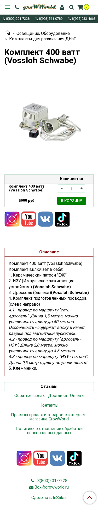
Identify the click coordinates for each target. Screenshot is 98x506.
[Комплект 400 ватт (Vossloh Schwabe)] (49, 119)
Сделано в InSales (49, 498)
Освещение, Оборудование (43, 33)
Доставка (57, 395)
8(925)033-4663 (83, 19)
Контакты (49, 405)
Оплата (77, 395)
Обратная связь (29, 395)
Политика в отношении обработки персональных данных (49, 430)
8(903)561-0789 (50, 19)
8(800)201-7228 (17, 19)
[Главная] (7, 33)
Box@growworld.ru (51, 487)
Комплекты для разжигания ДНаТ (42, 38)
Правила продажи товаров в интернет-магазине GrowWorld (49, 416)
